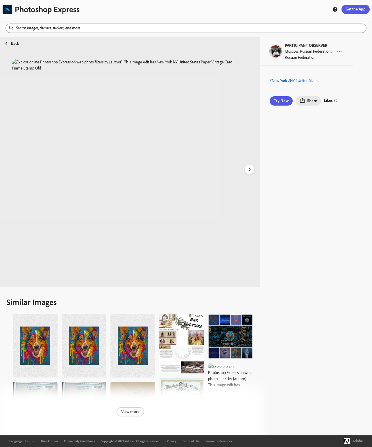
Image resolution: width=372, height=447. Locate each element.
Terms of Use (191, 441)
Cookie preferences (218, 441)
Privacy (171, 441)
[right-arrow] (249, 169)
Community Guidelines (79, 441)
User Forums (49, 441)
